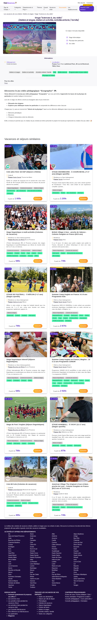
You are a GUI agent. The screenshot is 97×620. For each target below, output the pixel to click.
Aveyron (54, 538)
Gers (9, 551)
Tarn (53, 581)
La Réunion (33, 561)
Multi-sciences (62, 72)
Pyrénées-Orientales (14, 576)
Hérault (76, 557)
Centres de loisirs (25, 250)
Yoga (28, 253)
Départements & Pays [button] (28, 8)
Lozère (32, 566)
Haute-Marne (12, 555)
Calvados (33, 540)
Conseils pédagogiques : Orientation (76, 601)
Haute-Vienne (78, 555)
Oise (53, 572)
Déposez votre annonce (84, 8)
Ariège (76, 536)
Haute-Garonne (56, 553)
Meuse (32, 570)
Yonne (10, 587)
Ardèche (54, 536)
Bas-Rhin (76, 538)
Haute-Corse (34, 553)
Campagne (23, 255)
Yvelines (32, 587)
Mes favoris (81, 3)
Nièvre (10, 572)
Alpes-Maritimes (79, 534)
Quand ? (46, 8)
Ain (9, 534)
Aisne (32, 534)
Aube (9, 538)
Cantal (54, 540)
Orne (75, 572)
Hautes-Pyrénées (35, 557)
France (54, 64)
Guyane (76, 551)
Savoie (60, 179)
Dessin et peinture (79, 383)
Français (30, 255)
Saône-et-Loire (17, 302)
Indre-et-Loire (56, 559)
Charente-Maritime (14, 542)
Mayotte (76, 568)
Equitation (10, 253)
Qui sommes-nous (14, 599)
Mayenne (55, 568)
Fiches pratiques (81, 594)
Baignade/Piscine (57, 315)
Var (75, 583)
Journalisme (83, 318)
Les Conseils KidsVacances (17, 609)
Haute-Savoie (17, 177)
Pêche (81, 315)
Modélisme (18, 505)
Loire (9, 564)
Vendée (32, 585)
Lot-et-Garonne (17, 489)
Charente (76, 540)
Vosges (76, 585)
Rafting (87, 315)
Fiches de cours (70, 594)
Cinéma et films (74, 318)
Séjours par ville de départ (47, 599)
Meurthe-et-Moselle (14, 570)
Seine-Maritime (56, 578)
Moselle (76, 570)
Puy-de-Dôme (56, 574)
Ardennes (33, 536)
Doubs (32, 546)
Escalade (66, 315)
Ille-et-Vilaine (12, 559)
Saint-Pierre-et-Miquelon (59, 576)
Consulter (38, 198)
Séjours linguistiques (12, 188)
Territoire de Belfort (14, 583)
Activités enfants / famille (43, 72)
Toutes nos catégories (45, 614)
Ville (54, 72)
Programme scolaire (83, 596)
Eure (9, 549)
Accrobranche (11, 190)
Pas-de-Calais (34, 574)
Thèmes (39, 7)
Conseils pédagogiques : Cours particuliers (78, 599)
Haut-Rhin (11, 553)
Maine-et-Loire (56, 566)
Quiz (89, 594)
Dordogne (11, 546)
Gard (75, 549)
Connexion (90, 3)
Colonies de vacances (26, 188)
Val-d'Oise (33, 583)
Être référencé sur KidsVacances (18, 611)
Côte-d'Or (33, 544)
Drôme (60, 239)
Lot (74, 564)
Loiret (53, 564)
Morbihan (55, 570)
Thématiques (43, 601)
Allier (59, 432)
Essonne (76, 546)
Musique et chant (33, 503)
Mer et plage (56, 255)
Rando (63, 192)
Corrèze (54, 542)
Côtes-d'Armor (56, 544)
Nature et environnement (13, 503)
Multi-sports (56, 253)
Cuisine (24, 503)
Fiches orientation (70, 596)
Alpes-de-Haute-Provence (16, 536)
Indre (31, 559)
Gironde (32, 551)
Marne (10, 568)
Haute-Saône (56, 555)
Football (17, 253)
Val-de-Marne (56, 583)
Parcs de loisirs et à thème (34, 190)
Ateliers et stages (14, 72)
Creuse (10, 544)
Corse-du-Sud (78, 542)
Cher (31, 542)
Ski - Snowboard (21, 190)
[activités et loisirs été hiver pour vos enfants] (10, 3)
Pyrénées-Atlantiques (80, 574)
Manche (76, 566)
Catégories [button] (17, 7)
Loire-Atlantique (35, 564)
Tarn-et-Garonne (79, 581)
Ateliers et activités (28, 72)
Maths (36, 255)
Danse (39, 253)
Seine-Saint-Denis (79, 578)
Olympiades (56, 192)
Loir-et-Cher (77, 561)
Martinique (33, 568)
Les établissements (72, 8)
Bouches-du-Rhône (19, 239)
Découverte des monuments (74, 253)
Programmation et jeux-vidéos (78, 72)
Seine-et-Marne (13, 581)
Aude (31, 538)
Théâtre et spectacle (12, 255)
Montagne (10, 193)
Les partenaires (13, 614)
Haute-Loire (77, 553)
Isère (75, 559)
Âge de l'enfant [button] (6, 8)
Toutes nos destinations (46, 596)
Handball (24, 315)
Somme (32, 581)
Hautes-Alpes (12, 557)
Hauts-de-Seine (56, 557)
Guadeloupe (55, 551)
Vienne (54, 585)
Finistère (54, 549)
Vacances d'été (52, 8)
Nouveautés (62, 7)
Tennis (23, 253)
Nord (31, 572)
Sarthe (76, 576)
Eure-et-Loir (33, 549)
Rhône (32, 576)
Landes (54, 561)
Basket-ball (10, 315)
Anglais (34, 253)
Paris (58, 64)
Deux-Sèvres (78, 544)
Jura (9, 561)
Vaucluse (11, 585)
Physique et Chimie (49, 75)
